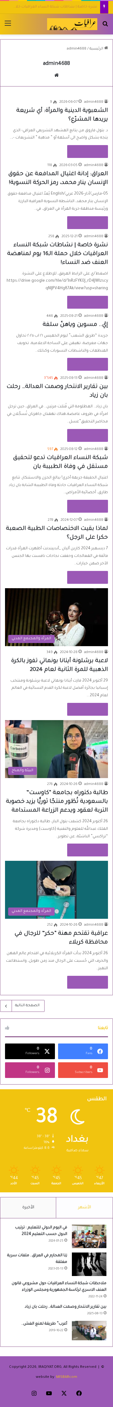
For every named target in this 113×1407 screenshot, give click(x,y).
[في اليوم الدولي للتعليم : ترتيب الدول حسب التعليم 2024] (89, 1236)
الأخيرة (28, 1207)
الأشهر (84, 1207)
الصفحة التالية (27, 1006)
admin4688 (56, 64)
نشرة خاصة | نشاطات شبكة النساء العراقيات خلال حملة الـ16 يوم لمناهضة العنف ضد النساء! (57, 254)
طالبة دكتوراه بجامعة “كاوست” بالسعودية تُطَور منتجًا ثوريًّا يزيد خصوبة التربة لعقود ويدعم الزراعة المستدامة (57, 802)
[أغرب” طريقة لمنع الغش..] (89, 1330)
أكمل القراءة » (87, 151)
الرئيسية (96, 49)
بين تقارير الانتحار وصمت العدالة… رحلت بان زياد (65, 1307)
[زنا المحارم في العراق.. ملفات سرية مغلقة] (89, 1264)
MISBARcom (66, 1377)
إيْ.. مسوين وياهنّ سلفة (76, 7)
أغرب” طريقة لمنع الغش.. (44, 1324)
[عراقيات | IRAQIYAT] (72, 24)
